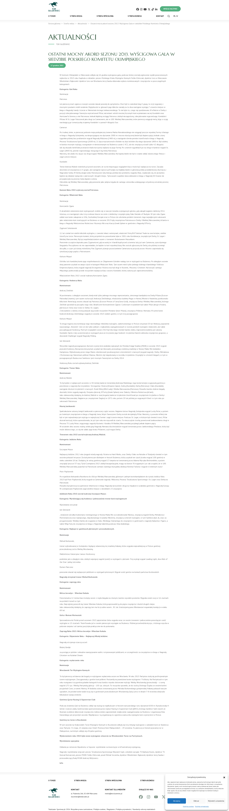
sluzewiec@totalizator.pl (80, 797)
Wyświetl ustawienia (216, 801)
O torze (52, 16)
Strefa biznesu (135, 16)
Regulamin (111, 809)
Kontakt (160, 16)
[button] (224, 777)
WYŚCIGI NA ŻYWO (170, 9)
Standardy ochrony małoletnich (144, 809)
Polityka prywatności (202, 806)
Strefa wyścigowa (105, 16)
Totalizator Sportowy (56, 809)
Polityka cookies (188, 806)
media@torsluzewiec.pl (113, 793)
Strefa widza (76, 16)
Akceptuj (176, 801)
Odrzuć (196, 801)
